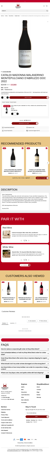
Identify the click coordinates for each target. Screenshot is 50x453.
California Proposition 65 (7, 425)
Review (38, 395)
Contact (39, 389)
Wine (22, 397)
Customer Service (5, 409)
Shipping (3, 412)
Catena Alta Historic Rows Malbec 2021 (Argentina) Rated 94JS (37, 170)
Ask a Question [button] (33, 320)
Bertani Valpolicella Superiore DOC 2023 (25, 298)
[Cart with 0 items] (47, 6)
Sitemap (39, 397)
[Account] (44, 6)
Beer (22, 389)
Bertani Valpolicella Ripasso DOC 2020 (8, 298)
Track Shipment (5, 417)
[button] (47, 162)
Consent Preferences (6, 433)
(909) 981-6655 (25, 450)
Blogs (38, 392)
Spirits (22, 387)
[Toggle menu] (2, 6)
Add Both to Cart (24, 123)
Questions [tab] (12, 323)
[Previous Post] (21, 240)
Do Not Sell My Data (6, 428)
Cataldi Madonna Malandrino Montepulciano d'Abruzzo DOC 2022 (13, 170)
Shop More (24, 392)
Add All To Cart (41, 178)
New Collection (25, 400)
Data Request (4, 430)
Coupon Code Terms (6, 422)
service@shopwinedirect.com (14, 450)
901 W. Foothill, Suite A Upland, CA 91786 (6, 392)
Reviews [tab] (4, 323)
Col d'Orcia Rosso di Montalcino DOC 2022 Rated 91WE (41, 298)
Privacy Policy (4, 415)
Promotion (24, 402)
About (38, 387)
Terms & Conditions (28, 442)
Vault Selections (25, 395)
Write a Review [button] (44, 320)
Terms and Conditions (6, 420)
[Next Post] (28, 240)
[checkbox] (22, 148)
